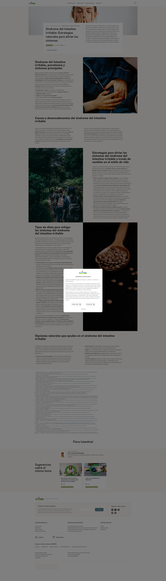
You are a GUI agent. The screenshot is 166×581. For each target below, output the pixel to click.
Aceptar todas (89, 304)
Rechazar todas (75, 304)
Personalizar (83, 309)
